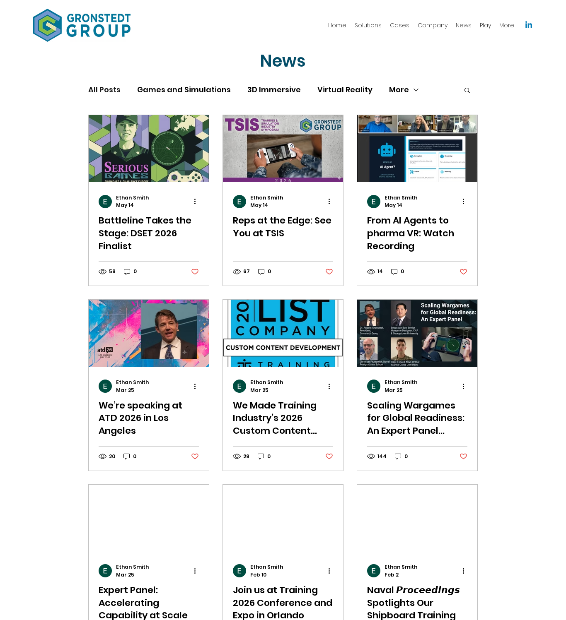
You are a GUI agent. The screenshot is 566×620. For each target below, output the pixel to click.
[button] (467, 91)
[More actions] (198, 202)
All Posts (104, 89)
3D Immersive (274, 89)
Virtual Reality (344, 89)
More (399, 89)
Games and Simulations (184, 89)
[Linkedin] (529, 25)
